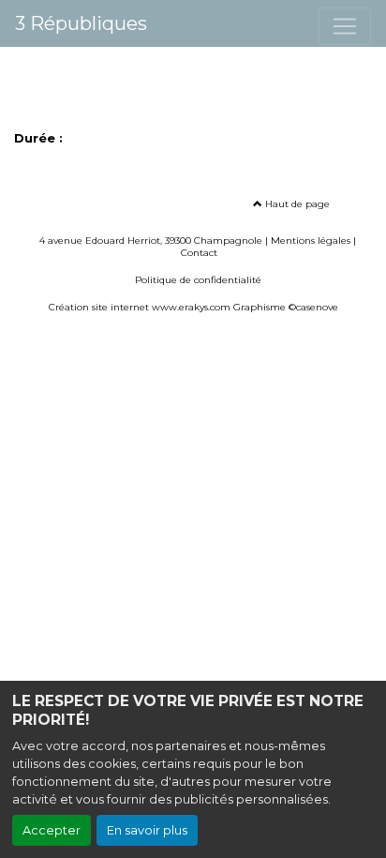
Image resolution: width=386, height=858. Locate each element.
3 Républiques (81, 23)
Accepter (51, 830)
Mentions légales (310, 240)
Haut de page (296, 204)
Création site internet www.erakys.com (139, 307)
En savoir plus (147, 830)
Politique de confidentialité (198, 280)
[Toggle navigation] (345, 26)
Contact (199, 253)
